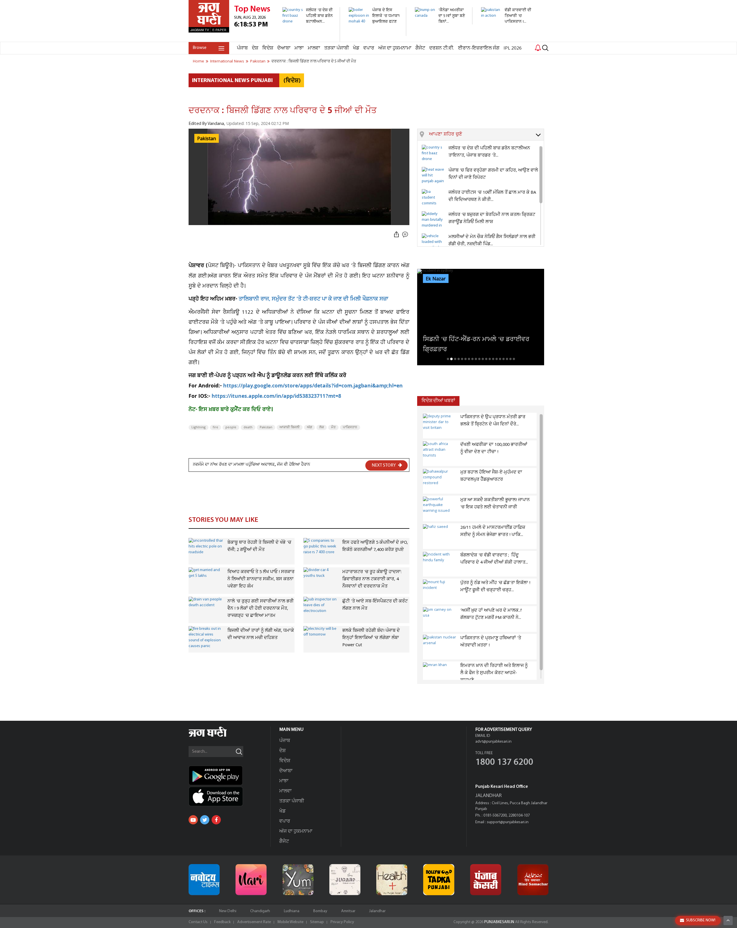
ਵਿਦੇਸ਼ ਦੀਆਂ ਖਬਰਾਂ (438, 400)
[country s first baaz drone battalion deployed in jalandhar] (307, 39)
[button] (486, 134)
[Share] (396, 235)
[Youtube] (193, 819)
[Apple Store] (229, 796)
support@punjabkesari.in (508, 822)
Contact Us (198, 922)
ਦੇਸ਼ (255, 48)
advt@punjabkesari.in (493, 741)
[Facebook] (216, 819)
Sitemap (317, 922)
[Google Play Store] (229, 775)
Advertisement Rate (254, 922)
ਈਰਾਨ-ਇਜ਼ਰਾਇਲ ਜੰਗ (478, 48)
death (248, 427)
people (230, 427)
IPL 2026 (513, 48)
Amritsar (348, 911)
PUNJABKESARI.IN (499, 922)
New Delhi (227, 911)
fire (215, 427)
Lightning (198, 427)
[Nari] (251, 879)
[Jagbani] (215, 736)
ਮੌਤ (333, 427)
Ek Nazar (436, 278)
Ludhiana (291, 911)
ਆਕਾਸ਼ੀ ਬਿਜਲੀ (290, 427)
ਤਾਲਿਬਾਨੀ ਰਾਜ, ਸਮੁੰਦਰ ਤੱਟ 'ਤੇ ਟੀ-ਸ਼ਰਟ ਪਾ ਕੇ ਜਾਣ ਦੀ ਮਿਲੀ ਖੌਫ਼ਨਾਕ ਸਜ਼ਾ (312, 299)
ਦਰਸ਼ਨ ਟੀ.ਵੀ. (441, 48)
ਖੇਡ (356, 48)
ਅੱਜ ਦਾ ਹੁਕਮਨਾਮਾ (394, 48)
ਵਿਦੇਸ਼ (267, 48)
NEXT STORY (384, 465)
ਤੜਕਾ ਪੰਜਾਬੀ (336, 48)
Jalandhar (377, 911)
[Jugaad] (344, 879)
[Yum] (298, 879)
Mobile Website (290, 922)
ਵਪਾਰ (368, 48)
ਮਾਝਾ (299, 48)
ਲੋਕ (321, 427)
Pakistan (266, 427)
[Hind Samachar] (532, 879)
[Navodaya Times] (204, 879)
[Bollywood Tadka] (438, 879)
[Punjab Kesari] (485, 879)
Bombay (320, 911)
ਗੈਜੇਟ (420, 48)
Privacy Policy (342, 922)
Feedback (222, 922)
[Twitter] (204, 819)
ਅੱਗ (309, 427)
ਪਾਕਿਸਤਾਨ (350, 427)
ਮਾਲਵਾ (314, 48)
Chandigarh (260, 911)
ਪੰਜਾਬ (242, 48)
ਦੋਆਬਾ (283, 48)
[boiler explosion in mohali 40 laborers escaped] (374, 33)
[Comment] (405, 235)
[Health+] (391, 879)
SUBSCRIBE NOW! (700, 920)
